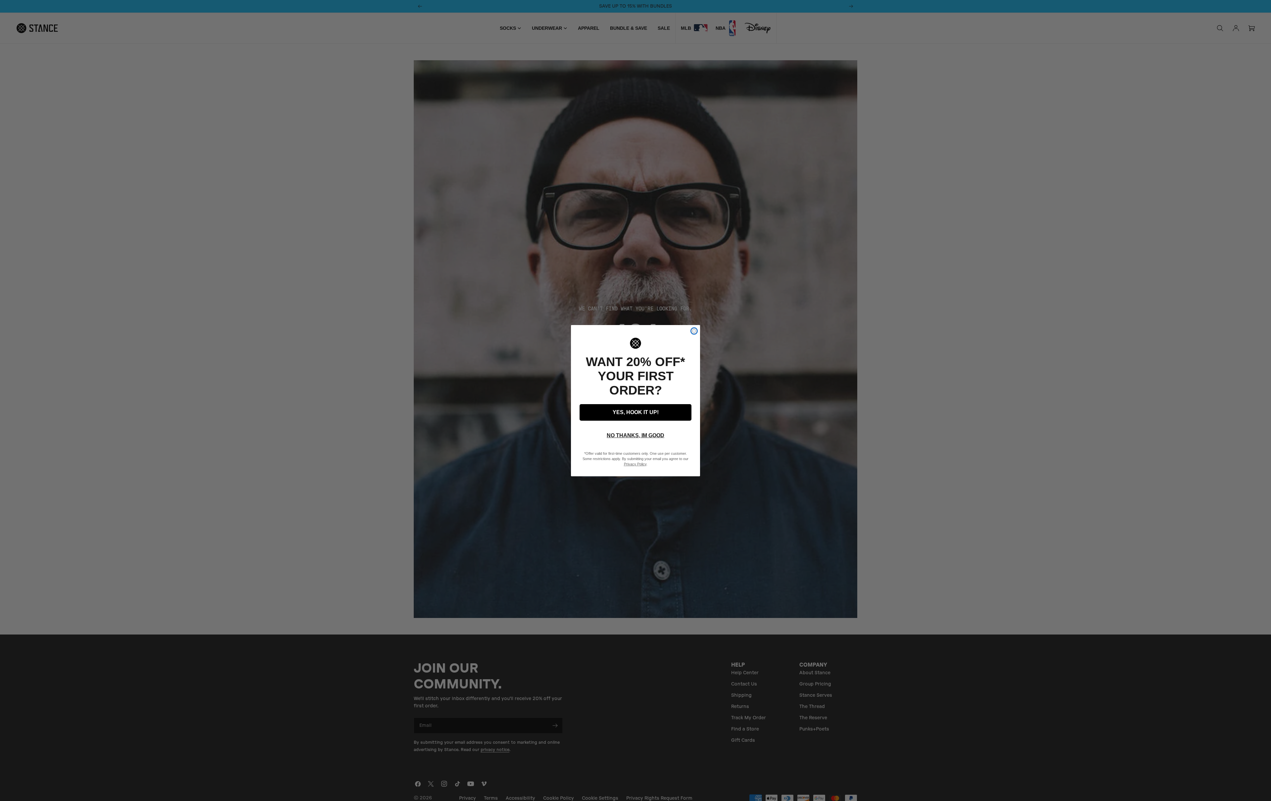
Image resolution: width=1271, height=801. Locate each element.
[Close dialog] (694, 331)
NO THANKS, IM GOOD (635, 435)
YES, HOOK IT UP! (636, 412)
